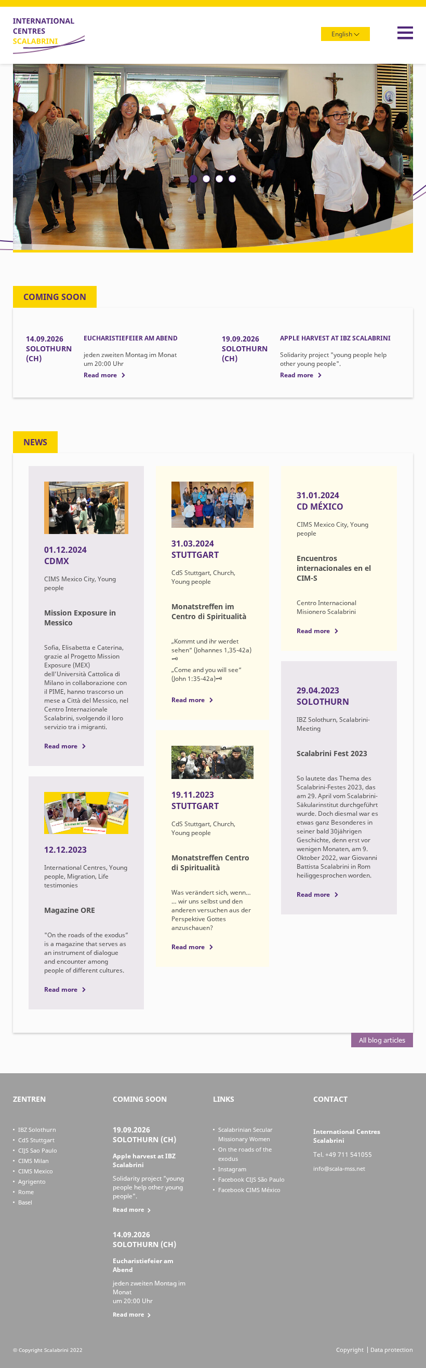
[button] (193, 179)
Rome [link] (26, 1192)
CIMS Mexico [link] (35, 1171)
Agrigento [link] (32, 1181)
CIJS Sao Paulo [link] (37, 1150)
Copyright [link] (350, 1349)
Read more (100, 375)
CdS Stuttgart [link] (36, 1140)
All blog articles (382, 1040)
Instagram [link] (232, 1169)
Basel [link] (25, 1202)
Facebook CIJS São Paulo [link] (251, 1179)
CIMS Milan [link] (33, 1161)
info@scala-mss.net (339, 1168)
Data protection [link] (391, 1349)
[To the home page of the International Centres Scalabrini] (49, 51)
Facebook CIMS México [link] (249, 1190)
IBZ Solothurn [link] (37, 1129)
